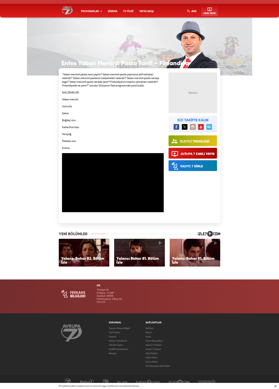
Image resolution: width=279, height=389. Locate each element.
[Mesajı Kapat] (275, 386)
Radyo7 (87, 382)
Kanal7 (68, 382)
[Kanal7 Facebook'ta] (176, 127)
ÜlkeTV (122, 382)
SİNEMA (112, 11)
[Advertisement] (43, 125)
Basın (148, 332)
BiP (209, 127)
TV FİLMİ (128, 11)
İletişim (113, 353)
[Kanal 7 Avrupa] (71, 333)
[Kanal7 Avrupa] (67, 11)
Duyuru (112, 336)
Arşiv (148, 336)
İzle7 (179, 382)
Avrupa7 (105, 382)
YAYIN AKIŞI (146, 11)
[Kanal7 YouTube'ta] (201, 127)
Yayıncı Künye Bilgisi (119, 328)
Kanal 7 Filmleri (154, 344)
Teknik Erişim (116, 344)
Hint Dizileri (152, 353)
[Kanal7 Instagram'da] (193, 127)
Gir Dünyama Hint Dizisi (158, 365)
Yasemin (206, 382)
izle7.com (207, 234)
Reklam (150, 328)
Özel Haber (114, 332)
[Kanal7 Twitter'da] (184, 127)
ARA (193, 11)
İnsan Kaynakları (154, 340)
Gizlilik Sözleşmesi (118, 349)
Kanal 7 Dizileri (153, 349)
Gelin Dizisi (151, 357)
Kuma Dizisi (152, 361)
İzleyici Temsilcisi (118, 340)
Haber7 (148, 382)
